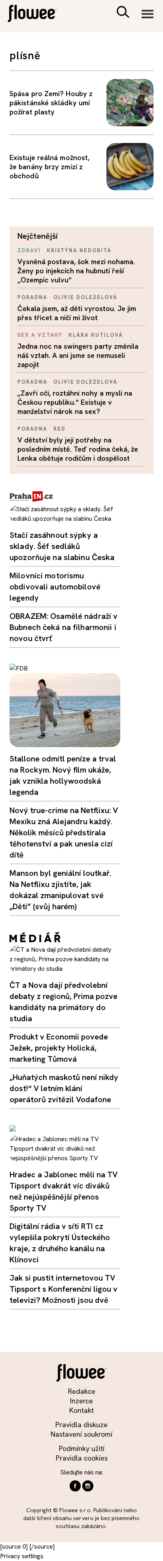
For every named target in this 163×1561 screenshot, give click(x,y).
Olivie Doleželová (85, 297)
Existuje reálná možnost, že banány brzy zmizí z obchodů (49, 166)
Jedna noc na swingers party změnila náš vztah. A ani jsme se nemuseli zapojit (77, 355)
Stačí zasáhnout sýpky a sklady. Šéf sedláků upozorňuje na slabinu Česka (62, 546)
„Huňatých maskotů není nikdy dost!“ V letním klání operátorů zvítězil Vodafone (63, 1088)
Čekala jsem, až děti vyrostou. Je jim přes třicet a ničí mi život (76, 313)
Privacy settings (22, 1556)
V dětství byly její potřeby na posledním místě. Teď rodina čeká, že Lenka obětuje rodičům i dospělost (77, 449)
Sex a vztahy (40, 335)
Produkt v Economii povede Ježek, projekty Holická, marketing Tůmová (58, 1048)
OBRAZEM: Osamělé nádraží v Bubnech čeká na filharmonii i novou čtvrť (63, 627)
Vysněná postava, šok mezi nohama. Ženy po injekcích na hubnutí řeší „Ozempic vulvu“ (76, 270)
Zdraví (29, 250)
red (59, 428)
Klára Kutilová (95, 335)
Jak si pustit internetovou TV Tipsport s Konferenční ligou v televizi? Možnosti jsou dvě (63, 1289)
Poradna (32, 297)
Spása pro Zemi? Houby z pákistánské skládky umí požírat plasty (51, 102)
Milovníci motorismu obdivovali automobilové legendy (54, 586)
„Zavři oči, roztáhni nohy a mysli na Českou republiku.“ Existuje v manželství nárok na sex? (74, 402)
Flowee (37, 14)
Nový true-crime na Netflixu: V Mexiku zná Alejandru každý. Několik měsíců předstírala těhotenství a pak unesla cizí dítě (63, 832)
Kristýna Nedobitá (79, 250)
